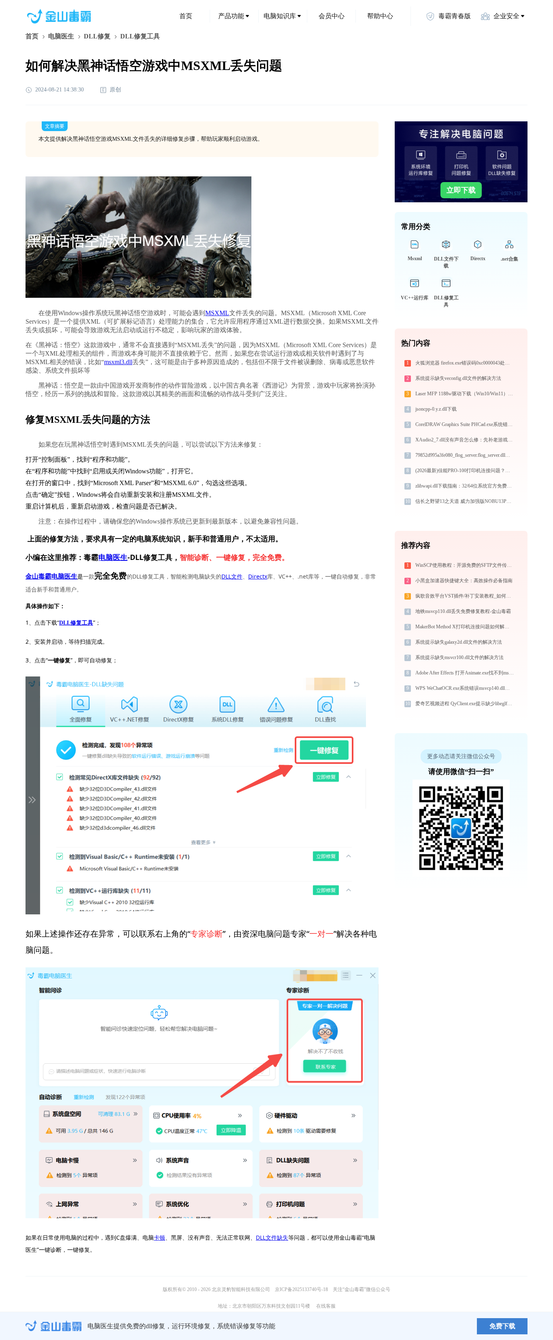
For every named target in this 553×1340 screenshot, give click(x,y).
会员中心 (332, 16)
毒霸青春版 (454, 16)
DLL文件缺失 (272, 1237)
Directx (257, 576)
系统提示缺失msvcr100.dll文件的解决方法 (459, 657)
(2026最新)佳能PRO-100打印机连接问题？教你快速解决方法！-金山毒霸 (465, 470)
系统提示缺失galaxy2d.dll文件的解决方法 (458, 642)
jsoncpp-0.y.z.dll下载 (436, 409)
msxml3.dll (118, 361)
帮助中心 (380, 16)
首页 (185, 16)
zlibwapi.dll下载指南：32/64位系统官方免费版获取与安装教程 (465, 486)
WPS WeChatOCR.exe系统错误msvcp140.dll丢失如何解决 (465, 688)
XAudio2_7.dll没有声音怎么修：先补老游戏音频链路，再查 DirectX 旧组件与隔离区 (465, 440)
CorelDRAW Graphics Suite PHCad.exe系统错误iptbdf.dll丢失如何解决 (465, 424)
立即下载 (461, 190)
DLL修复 (97, 36)
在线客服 (326, 1306)
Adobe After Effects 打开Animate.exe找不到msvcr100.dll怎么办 (465, 673)
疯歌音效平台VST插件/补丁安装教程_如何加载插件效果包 (465, 596)
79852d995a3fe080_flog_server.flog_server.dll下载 (465, 455)
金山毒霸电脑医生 (51, 576)
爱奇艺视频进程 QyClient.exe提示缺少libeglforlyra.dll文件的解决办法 (465, 703)
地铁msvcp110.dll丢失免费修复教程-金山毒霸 (463, 611)
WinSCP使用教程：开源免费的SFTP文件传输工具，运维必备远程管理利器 (465, 565)
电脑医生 (61, 36)
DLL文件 (231, 576)
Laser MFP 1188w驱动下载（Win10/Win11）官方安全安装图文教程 (465, 393)
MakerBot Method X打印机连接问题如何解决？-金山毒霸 (465, 627)
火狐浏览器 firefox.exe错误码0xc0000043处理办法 (465, 363)
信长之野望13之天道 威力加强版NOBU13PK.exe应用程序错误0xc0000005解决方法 (465, 501)
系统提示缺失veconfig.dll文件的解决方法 (458, 378)
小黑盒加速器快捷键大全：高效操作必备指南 (464, 580)
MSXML (217, 313)
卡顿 (159, 1237)
